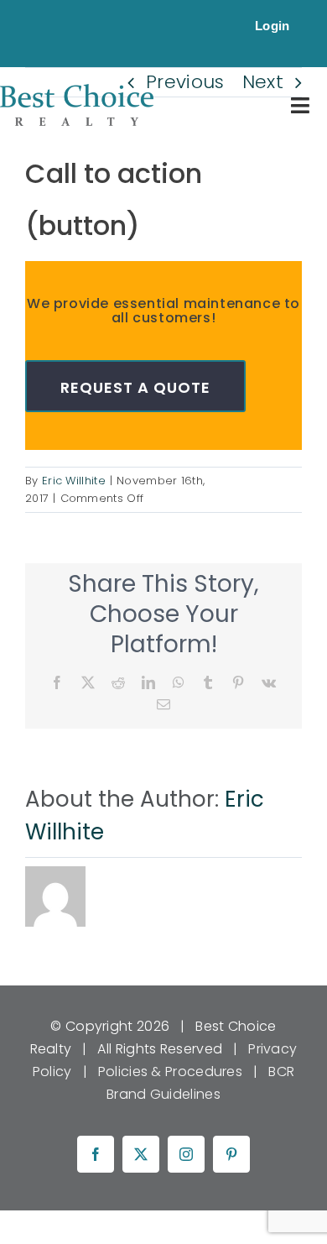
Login (272, 25)
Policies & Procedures (170, 1071)
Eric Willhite (74, 481)
